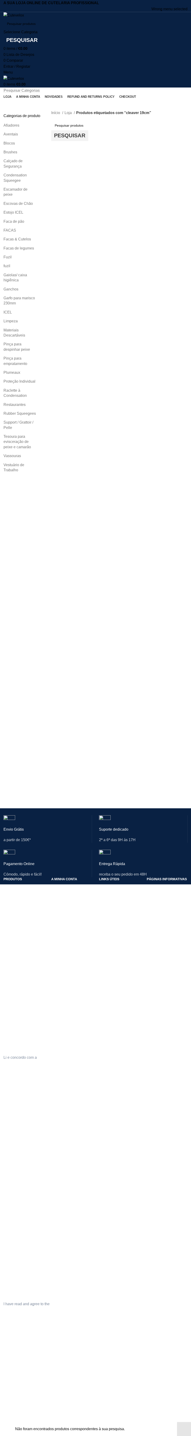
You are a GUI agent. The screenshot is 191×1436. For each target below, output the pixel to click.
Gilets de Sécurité (16, 1396)
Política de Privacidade (163, 887)
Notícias (105, 895)
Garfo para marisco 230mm (19, 300)
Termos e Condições (162, 903)
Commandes (60, 1396)
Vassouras (12, 456)
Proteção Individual (19, 381)
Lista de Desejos (63, 927)
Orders (56, 1149)
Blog (102, 1388)
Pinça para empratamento (15, 360)
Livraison (153, 1388)
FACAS (9, 230)
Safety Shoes (13, 1149)
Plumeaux (11, 372)
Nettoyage (11, 1404)
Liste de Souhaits (64, 1420)
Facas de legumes (18, 248)
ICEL (7, 312)
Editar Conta (60, 895)
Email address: (15, 1025)
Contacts (105, 1134)
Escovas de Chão (18, 204)
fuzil (6, 266)
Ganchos (10, 289)
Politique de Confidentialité (166, 1380)
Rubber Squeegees (19, 413)
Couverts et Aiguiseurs (20, 1380)
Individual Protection (18, 1141)
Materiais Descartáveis (14, 332)
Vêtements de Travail (19, 1412)
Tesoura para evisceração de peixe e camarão (17, 442)
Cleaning (10, 1157)
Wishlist (56, 1173)
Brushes (10, 152)
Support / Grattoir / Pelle (18, 424)
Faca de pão (13, 221)
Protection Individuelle (19, 1388)
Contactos (106, 887)
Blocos (9, 143)
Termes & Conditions (162, 1396)
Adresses (58, 1404)
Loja (69, 113)
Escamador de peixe (15, 191)
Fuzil (7, 257)
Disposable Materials (18, 1173)
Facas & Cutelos (17, 239)
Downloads (59, 919)
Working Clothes (15, 1165)
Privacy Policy (157, 1134)
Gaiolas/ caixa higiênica (15, 277)
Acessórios (11, 935)
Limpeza (10, 321)
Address (57, 1157)
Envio (151, 895)
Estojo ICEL (13, 212)
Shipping (153, 1141)
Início (56, 113)
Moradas (57, 911)
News (103, 1141)
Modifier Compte (63, 1388)
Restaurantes (14, 405)
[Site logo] (13, 15)
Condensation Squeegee (15, 177)
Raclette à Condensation (15, 393)
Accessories (12, 1181)
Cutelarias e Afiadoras (19, 887)
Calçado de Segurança (13, 163)
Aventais (10, 134)
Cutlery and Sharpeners (21, 1134)
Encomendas (61, 903)
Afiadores (11, 125)
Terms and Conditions (163, 1149)
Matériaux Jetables (17, 1420)
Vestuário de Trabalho (13, 467)
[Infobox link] (48, 832)
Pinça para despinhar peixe (16, 346)
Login (55, 887)
